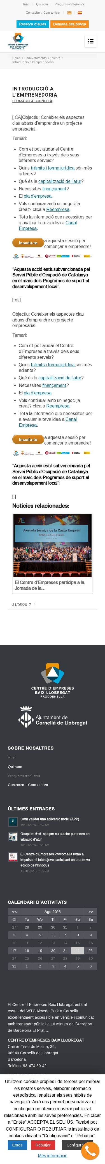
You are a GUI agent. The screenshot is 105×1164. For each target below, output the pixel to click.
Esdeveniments (35, 58)
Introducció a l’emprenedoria (34, 92)
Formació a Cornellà (32, 101)
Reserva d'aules (32, 24)
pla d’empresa (38, 196)
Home (16, 58)
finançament (54, 188)
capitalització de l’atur (59, 181)
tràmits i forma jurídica (53, 168)
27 (14, 927)
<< (14, 912)
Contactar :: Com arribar (43, 12)
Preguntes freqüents (69, 4)
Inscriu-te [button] (28, 242)
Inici (26, 4)
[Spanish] (80, 12)
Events (55, 58)
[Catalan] (69, 12)
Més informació (52, 1155)
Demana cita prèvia (69, 24)
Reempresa (57, 209)
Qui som (42, 4)
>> (90, 912)
